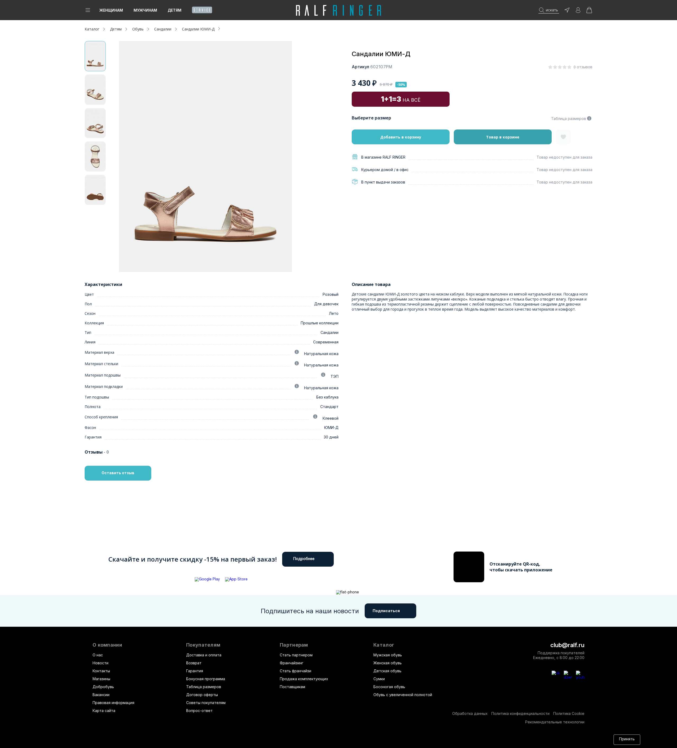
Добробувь (103, 686)
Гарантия (194, 671)
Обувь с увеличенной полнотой (402, 694)
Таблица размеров (568, 118)
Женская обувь (387, 663)
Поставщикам (292, 686)
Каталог (383, 645)
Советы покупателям (206, 702)
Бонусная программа (205, 679)
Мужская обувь (387, 655)
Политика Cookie (568, 713)
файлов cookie (369, 739)
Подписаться (386, 610)
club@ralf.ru (567, 645)
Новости (100, 663)
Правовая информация (113, 702)
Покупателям (203, 645)
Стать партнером (296, 655)
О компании (107, 645)
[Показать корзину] (589, 12)
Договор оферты (202, 694)
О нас (98, 655)
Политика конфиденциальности (520, 713)
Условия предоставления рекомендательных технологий (492, 739)
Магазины (101, 679)
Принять (627, 739)
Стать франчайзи (295, 671)
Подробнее (303, 559)
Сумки (379, 679)
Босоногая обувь (389, 686)
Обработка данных (470, 713)
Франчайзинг (291, 663)
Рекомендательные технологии (554, 722)
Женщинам (111, 10)
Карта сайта (104, 710)
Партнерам (294, 645)
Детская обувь (387, 671)
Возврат (194, 663)
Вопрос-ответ (199, 710)
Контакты (101, 671)
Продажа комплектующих (304, 679)
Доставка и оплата (203, 655)
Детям (174, 10)
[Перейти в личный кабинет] (578, 12)
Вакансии (101, 694)
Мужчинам (145, 10)
